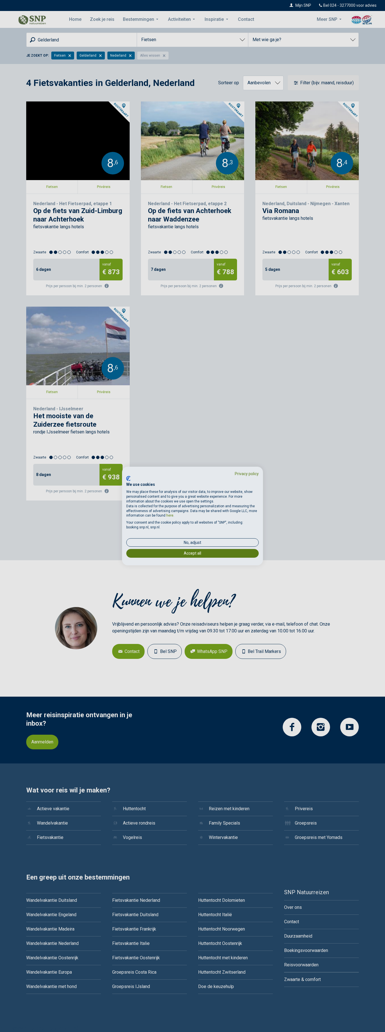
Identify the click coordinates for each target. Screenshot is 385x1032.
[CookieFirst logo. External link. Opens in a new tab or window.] (128, 478)
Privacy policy (247, 473)
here (169, 515)
